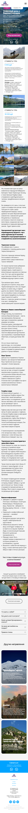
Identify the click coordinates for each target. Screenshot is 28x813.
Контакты (14, 785)
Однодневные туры (14, 779)
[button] (14, 35)
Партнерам (14, 783)
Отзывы (14, 781)
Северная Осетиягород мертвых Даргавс (13, 740)
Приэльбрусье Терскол (12, 670)
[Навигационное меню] (26, 3)
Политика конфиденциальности (14, 805)
